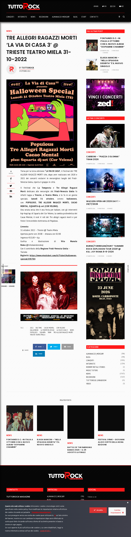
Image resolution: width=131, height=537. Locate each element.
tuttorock (28, 67)
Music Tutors (92, 370)
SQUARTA (43, 332)
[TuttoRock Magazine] (23, 6)
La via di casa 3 (62, 330)
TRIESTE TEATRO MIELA (37, 335)
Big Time (39, 328)
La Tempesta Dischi (47, 330)
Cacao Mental (49, 328)
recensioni (90, 377)
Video (88, 384)
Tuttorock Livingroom (96, 380)
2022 (31, 328)
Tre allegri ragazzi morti (63, 332)
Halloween (34, 330)
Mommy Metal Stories (95, 367)
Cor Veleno (60, 328)
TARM (49, 332)
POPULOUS (33, 332)
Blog (88, 357)
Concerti (90, 152)
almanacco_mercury (95, 354)
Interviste (90, 364)
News (9, 31)
